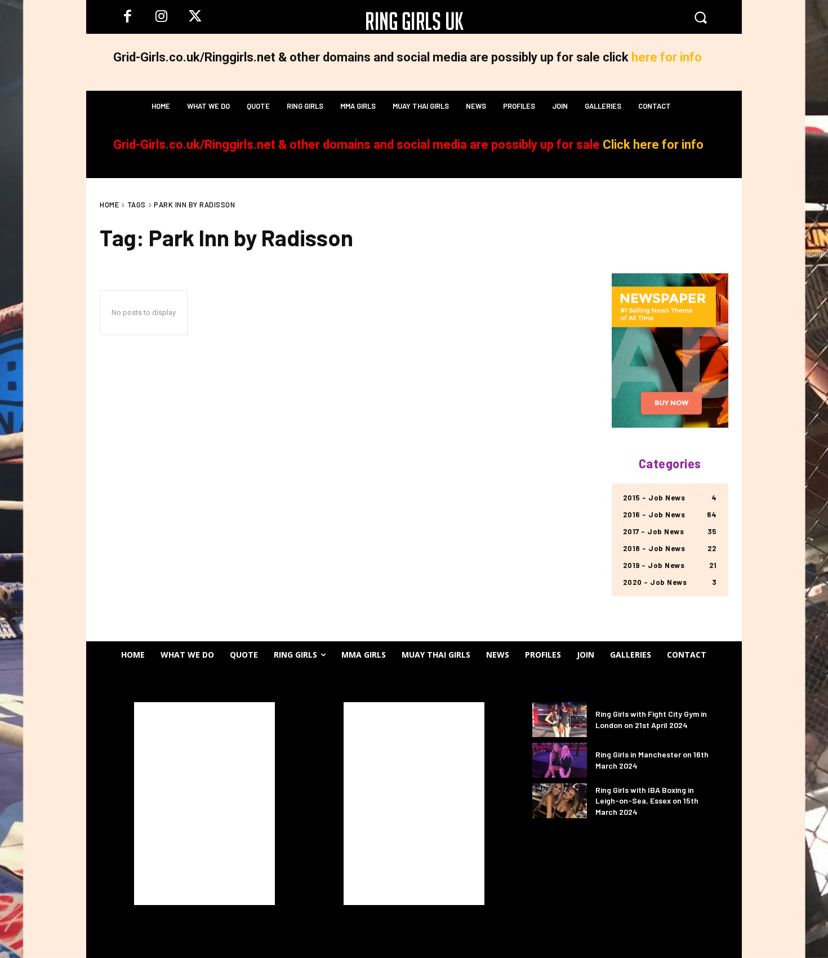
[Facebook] (127, 17)
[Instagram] (161, 17)
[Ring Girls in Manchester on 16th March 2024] (559, 760)
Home (109, 204)
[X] (195, 17)
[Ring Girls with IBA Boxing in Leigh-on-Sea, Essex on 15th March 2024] (559, 800)
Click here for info (653, 145)
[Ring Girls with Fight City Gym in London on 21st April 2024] (559, 719)
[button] (701, 17)
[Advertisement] (204, 803)
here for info (666, 57)
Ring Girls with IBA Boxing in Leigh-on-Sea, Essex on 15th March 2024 (646, 801)
